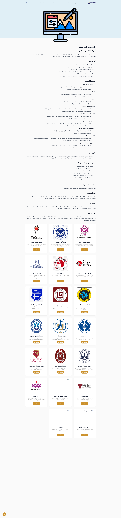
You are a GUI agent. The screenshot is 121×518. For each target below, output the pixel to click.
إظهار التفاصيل (84, 249)
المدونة (52, 3)
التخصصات (58, 3)
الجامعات (69, 3)
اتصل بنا (42, 3)
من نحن (47, 3)
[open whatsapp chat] (4, 514)
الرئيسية (75, 3)
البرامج (63, 3)
